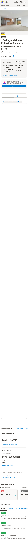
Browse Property (5, 5)
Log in (25, 2)
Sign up (20, 2)
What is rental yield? (7, 465)
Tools (24, 5)
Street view (6, 101)
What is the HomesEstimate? (10, 444)
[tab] (8, 95)
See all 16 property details (10, 75)
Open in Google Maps (16, 101)
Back (5, 8)
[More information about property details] (13, 56)
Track (15, 86)
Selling (18, 5)
